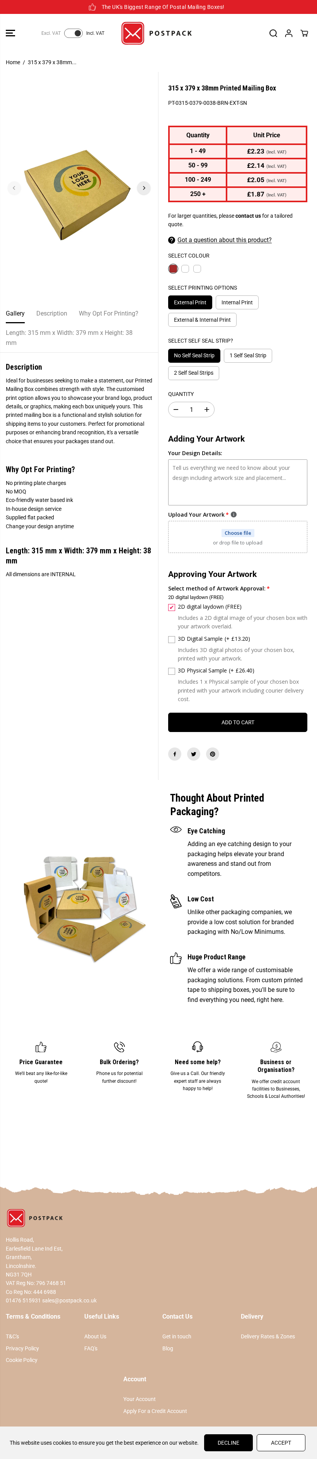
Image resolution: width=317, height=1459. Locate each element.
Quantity (181, 394)
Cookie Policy (21, 1360)
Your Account (139, 1399)
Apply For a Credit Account (155, 1411)
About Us (95, 1336)
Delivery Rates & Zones (268, 1336)
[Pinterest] (212, 754)
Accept (281, 1443)
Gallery (15, 313)
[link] (158, 1218)
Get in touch (176, 1336)
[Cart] (304, 33)
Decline (228, 1443)
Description (51, 313)
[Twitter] (193, 754)
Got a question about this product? (224, 240)
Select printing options (202, 288)
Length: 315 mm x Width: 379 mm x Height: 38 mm (69, 337)
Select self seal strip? (200, 341)
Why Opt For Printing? (108, 313)
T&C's (12, 1336)
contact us (248, 216)
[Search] (273, 33)
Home (13, 62)
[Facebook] (174, 754)
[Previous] (14, 188)
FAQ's (90, 1348)
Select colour (189, 256)
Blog (167, 1348)
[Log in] (289, 33)
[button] (10, 33)
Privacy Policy (22, 1348)
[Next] (143, 188)
